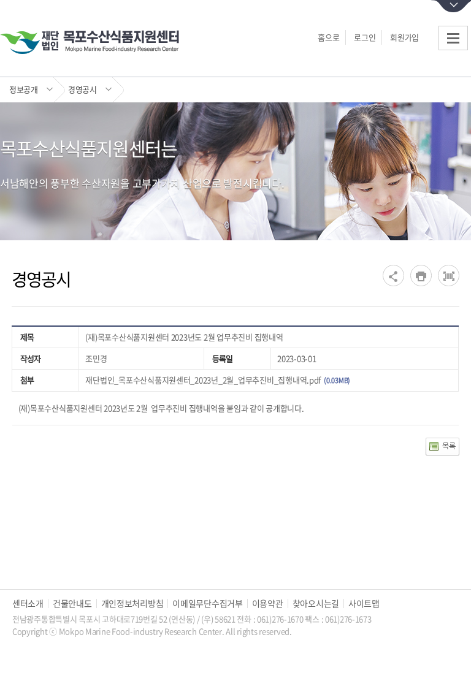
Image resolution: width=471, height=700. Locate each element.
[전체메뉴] (453, 38)
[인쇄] (421, 275)
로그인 (364, 37)
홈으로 (328, 37)
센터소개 (28, 603)
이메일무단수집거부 (207, 603)
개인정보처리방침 (132, 603)
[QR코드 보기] (448, 275)
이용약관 (267, 603)
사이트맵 (364, 603)
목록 (448, 445)
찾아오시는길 (316, 603)
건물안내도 (72, 603)
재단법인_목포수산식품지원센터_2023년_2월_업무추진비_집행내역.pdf (203, 380)
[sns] (393, 275)
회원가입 (404, 37)
